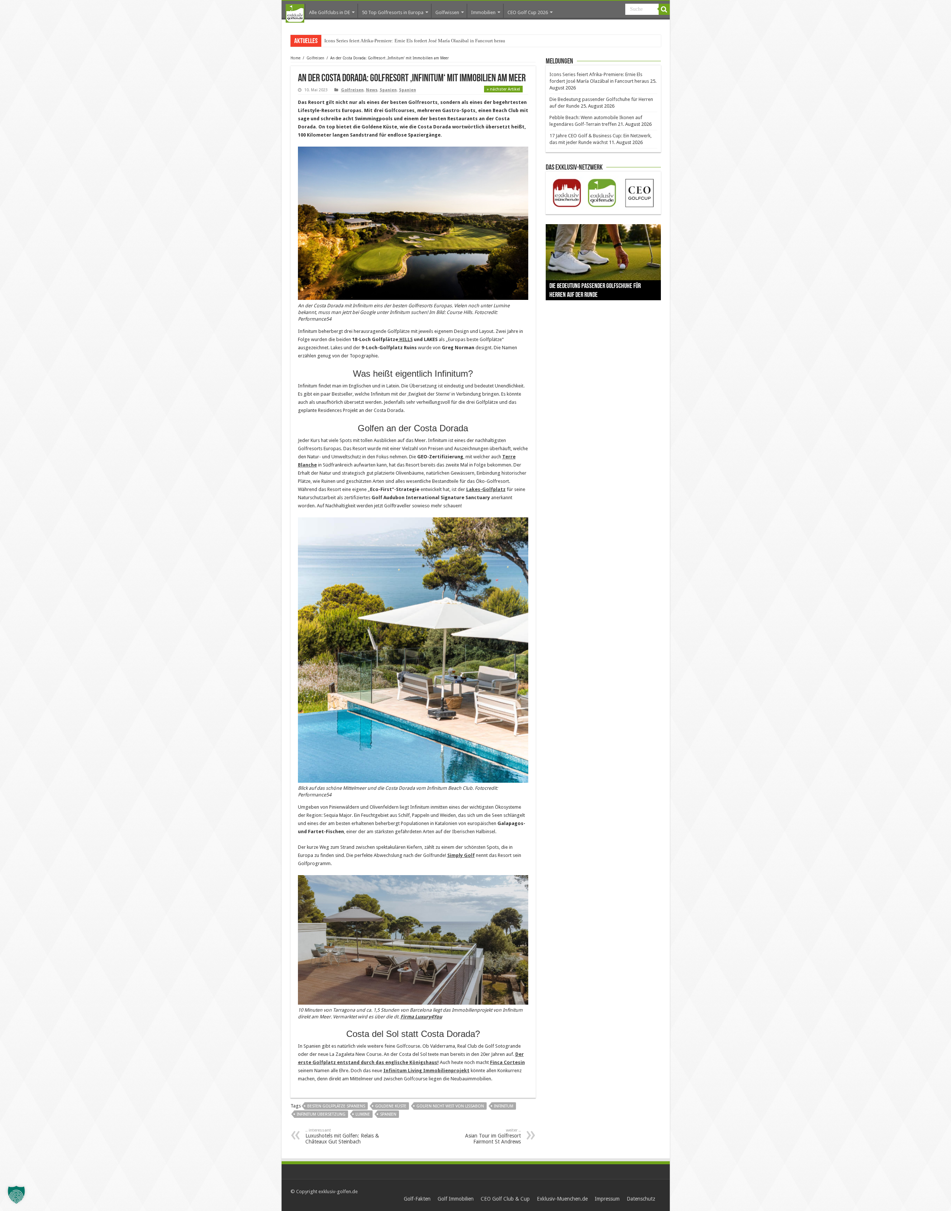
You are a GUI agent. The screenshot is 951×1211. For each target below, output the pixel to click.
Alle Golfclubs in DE (329, 12)
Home (296, 58)
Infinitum (503, 1106)
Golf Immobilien (456, 1199)
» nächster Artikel (503, 89)
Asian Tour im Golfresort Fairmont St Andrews (493, 1136)
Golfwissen (447, 12)
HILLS (405, 339)
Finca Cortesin (507, 1062)
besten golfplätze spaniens (336, 1106)
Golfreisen (315, 58)
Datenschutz (641, 1199)
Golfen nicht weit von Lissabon (450, 1106)
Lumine (363, 1114)
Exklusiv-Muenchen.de (562, 1199)
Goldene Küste (390, 1106)
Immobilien (483, 12)
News (371, 90)
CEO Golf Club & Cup (505, 1199)
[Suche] (664, 9)
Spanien (388, 90)
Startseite (295, 13)
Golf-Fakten (417, 1199)
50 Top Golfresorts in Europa (392, 12)
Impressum (607, 1199)
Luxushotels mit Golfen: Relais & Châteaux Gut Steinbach (342, 1136)
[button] (16, 1194)
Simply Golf (461, 855)
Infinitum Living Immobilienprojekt (426, 1070)
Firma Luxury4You (421, 1016)
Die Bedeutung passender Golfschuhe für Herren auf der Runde (387, 40)
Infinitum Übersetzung (321, 1114)
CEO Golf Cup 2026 (527, 12)
